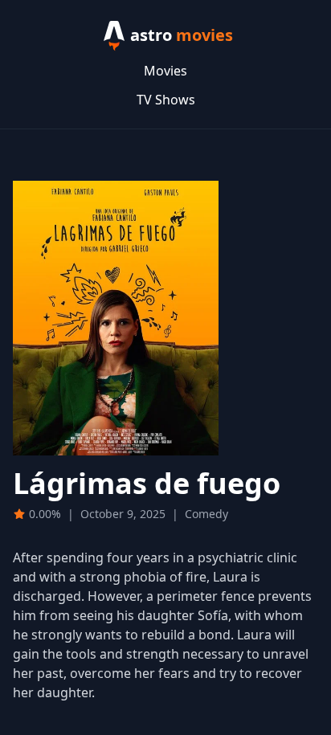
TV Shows (166, 99)
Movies (165, 71)
